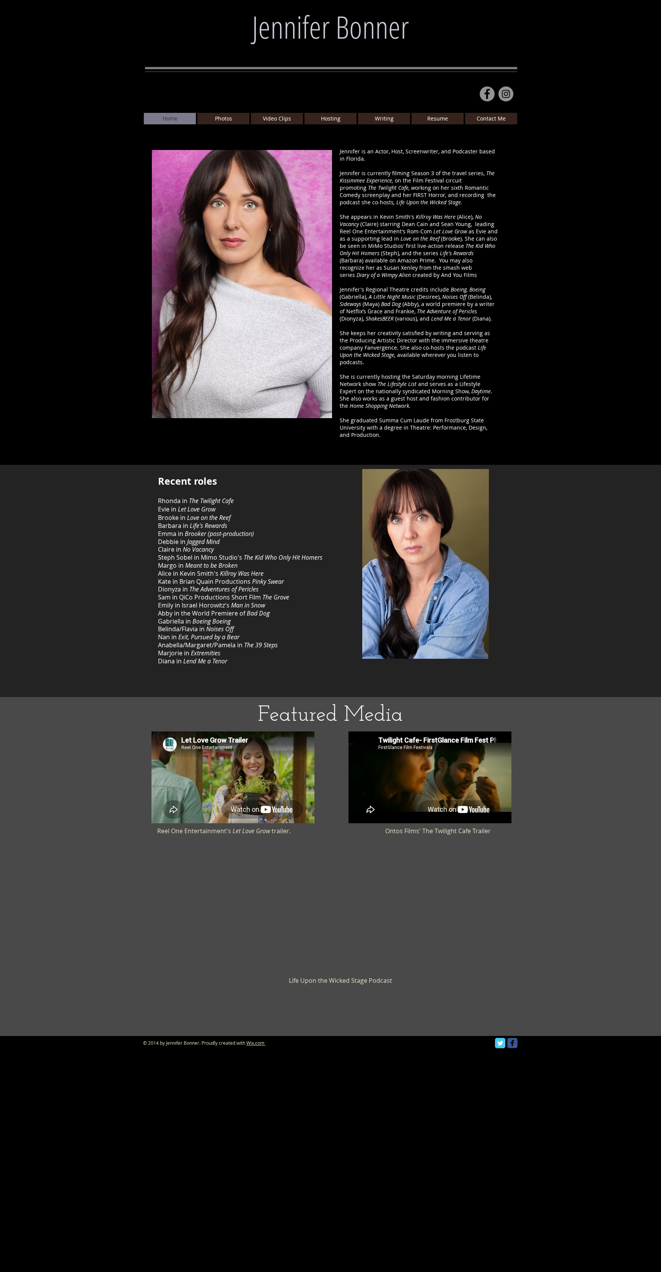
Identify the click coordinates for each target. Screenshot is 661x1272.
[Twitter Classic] (500, 1043)
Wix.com (255, 1043)
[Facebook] (487, 93)
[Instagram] (505, 93)
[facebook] (512, 1043)
